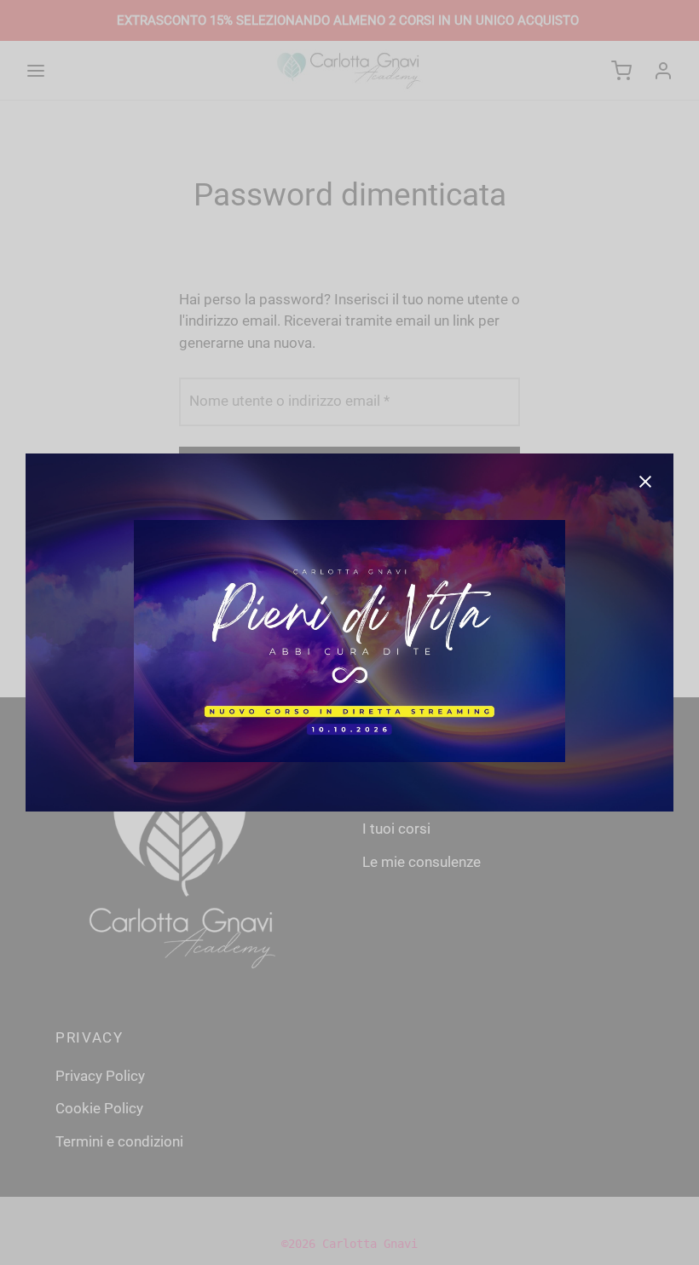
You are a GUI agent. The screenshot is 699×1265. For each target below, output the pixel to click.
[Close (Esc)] (645, 481)
